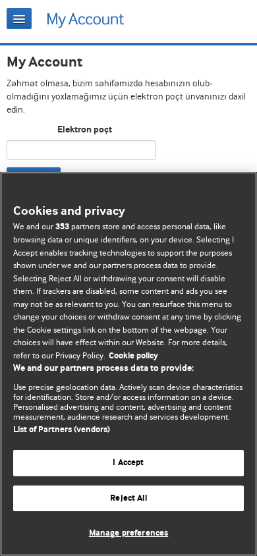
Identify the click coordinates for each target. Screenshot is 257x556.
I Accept (128, 463)
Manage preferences (128, 533)
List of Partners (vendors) (61, 430)
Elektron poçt (84, 130)
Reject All (128, 498)
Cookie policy (133, 356)
